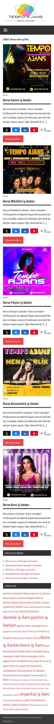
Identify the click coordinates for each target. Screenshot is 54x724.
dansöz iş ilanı (16, 617)
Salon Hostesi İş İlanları (13, 700)
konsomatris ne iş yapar (17, 675)
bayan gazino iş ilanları (15, 597)
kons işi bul (33, 637)
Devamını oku (12, 138)
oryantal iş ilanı (35, 693)
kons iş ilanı (32, 645)
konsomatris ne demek (31, 670)
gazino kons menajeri (29, 625)
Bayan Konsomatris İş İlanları (27, 602)
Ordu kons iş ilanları (23, 688)
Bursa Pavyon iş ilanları (17, 302)
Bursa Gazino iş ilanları (17, 100)
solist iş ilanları (20, 704)
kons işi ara (20, 637)
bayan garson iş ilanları (37, 593)
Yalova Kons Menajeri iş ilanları (21, 577)
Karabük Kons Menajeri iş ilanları (22, 573)
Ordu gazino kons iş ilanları (36, 684)
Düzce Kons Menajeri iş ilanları (21, 560)
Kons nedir (34, 661)
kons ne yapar (18, 665)
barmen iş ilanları (13, 593)
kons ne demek (19, 660)
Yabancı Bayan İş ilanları (18, 709)
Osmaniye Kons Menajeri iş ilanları (23, 565)
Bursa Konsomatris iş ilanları (21, 404)
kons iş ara (34, 631)
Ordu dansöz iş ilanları (17, 684)
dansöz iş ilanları (29, 611)
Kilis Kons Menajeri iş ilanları (20, 569)
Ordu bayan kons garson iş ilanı (22, 680)
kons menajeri (34, 651)
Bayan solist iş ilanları (11, 611)
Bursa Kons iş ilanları (16, 505)
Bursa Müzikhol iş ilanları (19, 201)
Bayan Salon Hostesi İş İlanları (37, 607)
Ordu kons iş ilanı (37, 688)
